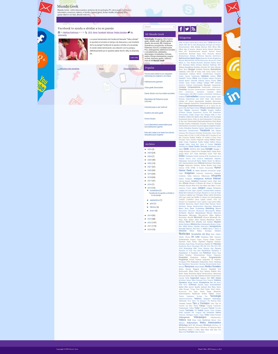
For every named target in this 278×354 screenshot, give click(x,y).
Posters (209, 255)
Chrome (218, 78)
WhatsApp (183, 325)
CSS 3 (195, 94)
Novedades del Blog (200, 234)
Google (209, 149)
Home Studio (150, 119)
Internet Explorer (184, 181)
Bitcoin (218, 67)
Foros (188, 140)
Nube (212, 234)
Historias (208, 163)
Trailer (197, 308)
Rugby (186, 274)
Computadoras (194, 87)
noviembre (154, 190)
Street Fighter (205, 289)
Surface (204, 294)
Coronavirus (189, 92)
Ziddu (196, 332)
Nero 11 (199, 229)
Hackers (218, 159)
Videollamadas (216, 317)
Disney (189, 112)
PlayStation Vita (196, 253)
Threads (182, 303)
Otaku (212, 239)
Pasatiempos (199, 244)
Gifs (198, 149)
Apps (198, 58)
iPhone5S (182, 186)
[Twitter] (187, 32)
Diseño (204, 110)
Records (181, 267)
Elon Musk (217, 121)
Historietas (216, 163)
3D (189, 45)
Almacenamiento (194, 51)
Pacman (182, 242)
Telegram (207, 299)
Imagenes (190, 173)
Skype (190, 282)
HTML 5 (194, 168)
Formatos (182, 140)
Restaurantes (183, 271)
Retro (196, 271)
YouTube (190, 332)
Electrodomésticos (204, 121)
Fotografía (200, 140)
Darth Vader (204, 99)
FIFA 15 (193, 135)
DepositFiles (195, 103)
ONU (211, 237)
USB (204, 313)
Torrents (181, 306)
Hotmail (181, 168)
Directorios (195, 110)
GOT (191, 154)
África (215, 47)
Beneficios (189, 67)
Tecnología (215, 296)
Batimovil (206, 65)
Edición (189, 119)
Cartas (181, 76)
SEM (208, 278)
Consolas (183, 89)
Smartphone (204, 282)
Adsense (204, 47)
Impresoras (209, 173)
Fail (213, 131)
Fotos (212, 140)
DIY (210, 112)
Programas (183, 259)
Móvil (188, 222)
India (189, 176)
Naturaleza (205, 226)
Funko (200, 142)
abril (151, 203)
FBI (187, 133)
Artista (197, 60)
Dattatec (181, 101)
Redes (202, 267)
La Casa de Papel (214, 193)
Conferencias (216, 87)
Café (188, 72)
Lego (184, 197)
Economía (183, 119)
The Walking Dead (214, 301)
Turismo (218, 308)
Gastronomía (211, 146)
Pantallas (182, 244)
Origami (193, 239)
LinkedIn (182, 199)
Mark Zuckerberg (197, 208)
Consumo (191, 90)
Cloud (187, 83)
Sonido (200, 285)
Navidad (182, 229)
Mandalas (182, 206)
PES (201, 246)
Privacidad (183, 257)
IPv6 (197, 186)
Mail (207, 204)
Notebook (218, 231)
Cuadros (201, 94)
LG (200, 197)
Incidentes (182, 176)
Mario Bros (184, 208)
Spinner (191, 287)
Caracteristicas (208, 74)
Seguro (203, 278)
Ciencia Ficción (210, 81)
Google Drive (195, 151)
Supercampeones (184, 294)
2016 (150, 184)
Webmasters (192, 323)
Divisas (205, 112)
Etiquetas (195, 128)
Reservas (204, 269)
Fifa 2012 (206, 135)
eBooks (207, 117)
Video (206, 315)
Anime (218, 54)
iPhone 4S (201, 183)
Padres (194, 242)
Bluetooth (199, 69)
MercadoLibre (203, 215)
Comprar (182, 87)
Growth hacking (198, 156)
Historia (201, 163)
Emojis (181, 124)
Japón (194, 188)
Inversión (203, 181)
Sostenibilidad (215, 285)
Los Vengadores (190, 202)
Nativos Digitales (194, 226)
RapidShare (186, 264)
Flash (214, 138)
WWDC (190, 330)
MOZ (193, 222)
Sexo (193, 280)
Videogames (184, 317)
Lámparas (182, 195)
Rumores (192, 274)
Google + (217, 149)
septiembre (154, 200)
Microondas (183, 217)
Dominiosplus (183, 115)
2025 (150, 153)
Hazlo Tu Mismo (214, 161)
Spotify (197, 287)
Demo (181, 103)
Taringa (199, 296)
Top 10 (218, 303)
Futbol (206, 142)
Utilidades (210, 313)
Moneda (203, 220)
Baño (193, 65)
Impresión (199, 173)
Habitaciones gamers (153, 82)
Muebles (210, 222)
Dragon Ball (199, 115)
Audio (193, 63)
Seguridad (194, 278)
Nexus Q (218, 229)
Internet (217, 178)
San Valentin (200, 276)
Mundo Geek (67, 6)
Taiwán (181, 296)
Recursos (189, 266)
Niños (192, 231)
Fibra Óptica (216, 133)
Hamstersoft (192, 161)
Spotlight (204, 287)
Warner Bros (216, 320)
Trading (209, 306)
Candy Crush (216, 72)
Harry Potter (202, 161)
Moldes (191, 220)
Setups (188, 280)
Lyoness (214, 202)
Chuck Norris (184, 81)
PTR (188, 262)
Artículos (192, 60)
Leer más (134, 57)
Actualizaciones (184, 47)
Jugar (194, 191)
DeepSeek (208, 101)
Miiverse (206, 217)
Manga (189, 206)
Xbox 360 (209, 330)
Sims (205, 280)
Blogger (191, 69)
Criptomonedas (184, 94)
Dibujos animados (207, 108)
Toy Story (189, 306)
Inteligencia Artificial (203, 179)
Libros (204, 197)
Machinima (190, 204)
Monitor (218, 220)
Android (192, 54)
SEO (212, 278)
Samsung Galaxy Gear (186, 276)
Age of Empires (189, 49)
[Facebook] (181, 32)
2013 (150, 219)
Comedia (218, 83)
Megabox (191, 213)
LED (180, 197)
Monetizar (211, 220)
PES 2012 (207, 246)
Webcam (182, 323)
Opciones (217, 237)
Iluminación (212, 171)
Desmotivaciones (195, 106)
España (212, 126)
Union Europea (215, 310)
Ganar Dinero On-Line (198, 146)
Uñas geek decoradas (154, 87)
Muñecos (187, 224)
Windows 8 (183, 327)
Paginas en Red (216, 349)
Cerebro (212, 76)
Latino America (215, 195)
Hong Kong (217, 165)
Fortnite (193, 140)
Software (192, 285)
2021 (150, 167)
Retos (191, 271)
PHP (195, 248)
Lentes (188, 197)
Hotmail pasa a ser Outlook (156, 107)
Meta (211, 215)
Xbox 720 (217, 330)
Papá (188, 244)
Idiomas (204, 171)
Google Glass (206, 151)
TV (196, 310)
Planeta (218, 248)
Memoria (217, 213)
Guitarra (200, 159)
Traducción (217, 306)
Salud (199, 274)
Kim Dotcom (189, 193)
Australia (199, 63)
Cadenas (182, 72)
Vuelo (199, 320)
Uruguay (198, 313)
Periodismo (182, 246)
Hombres (197, 165)
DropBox (182, 117)
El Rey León (183, 121)
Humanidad (209, 168)
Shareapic (199, 280)
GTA (206, 156)
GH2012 (193, 149)
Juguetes (199, 191)
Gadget (181, 144)
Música (194, 224)
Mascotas (191, 211)
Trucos (211, 308)
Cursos (202, 97)
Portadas (188, 255)
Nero (194, 229)
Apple (192, 58)
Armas (181, 60)
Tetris (194, 301)
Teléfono (198, 299)
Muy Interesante (203, 224)
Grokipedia (189, 156)
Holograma (189, 165)
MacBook (182, 204)
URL (193, 313)
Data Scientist (216, 99)
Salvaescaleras (207, 274)
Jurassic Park (208, 190)
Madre (196, 204)
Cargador (217, 74)
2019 (150, 174)
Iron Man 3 (212, 186)
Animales (211, 54)
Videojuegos (200, 317)
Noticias (110, 32)
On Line (195, 237)
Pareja (192, 244)
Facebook (102, 32)
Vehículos (182, 315)
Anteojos (193, 56)
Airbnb (205, 49)
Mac (219, 202)
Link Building (216, 197)
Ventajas (189, 315)
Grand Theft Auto (214, 154)
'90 (184, 42)
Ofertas (181, 237)
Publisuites (204, 262)
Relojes (181, 269)
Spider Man (183, 287)
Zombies (202, 332)
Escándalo (192, 126)
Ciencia (201, 81)
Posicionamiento (199, 255)
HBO (180, 163)
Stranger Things (189, 289)
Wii (194, 325)
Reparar (196, 269)
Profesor (203, 257)
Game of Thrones (206, 144)
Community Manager (202, 85)
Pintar (200, 248)
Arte (186, 60)
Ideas (197, 171)
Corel (180, 92)
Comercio (182, 85)
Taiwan (218, 294)
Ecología (217, 117)
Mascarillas (183, 211)
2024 (150, 156)
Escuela (199, 126)
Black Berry (183, 69)
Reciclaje (202, 264)
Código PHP (209, 83)
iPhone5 (217, 183)
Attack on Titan (184, 63)
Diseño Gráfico (214, 110)
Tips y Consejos (201, 303)
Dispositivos (197, 112)
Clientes (181, 83)
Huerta (201, 168)
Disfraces (182, 112)
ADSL (210, 47)
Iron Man (203, 186)
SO (215, 282)
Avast (219, 63)
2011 (150, 226)
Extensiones (183, 131)
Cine (219, 80)
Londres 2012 (212, 199)
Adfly (192, 47)
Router (181, 274)
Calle (203, 72)
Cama (208, 72)
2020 (150, 170)
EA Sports (195, 117)
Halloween (183, 161)
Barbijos (199, 65)
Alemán (210, 49)
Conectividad (206, 87)
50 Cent (193, 45)
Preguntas (217, 255)
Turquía (181, 310)
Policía (214, 253)
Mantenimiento (198, 206)
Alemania (217, 49)
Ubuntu (206, 310)
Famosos (182, 133)
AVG (180, 65)
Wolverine (213, 327)
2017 (150, 181)
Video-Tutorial (215, 315)
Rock (219, 271)
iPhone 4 (192, 183)
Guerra (188, 159)
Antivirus (200, 56)
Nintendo (182, 231)
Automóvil (207, 63)
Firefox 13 (200, 137)
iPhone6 (188, 186)
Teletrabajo (216, 299)
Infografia (216, 175)
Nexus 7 (211, 229)
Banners (186, 65)
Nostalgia (208, 231)
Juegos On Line (185, 190)
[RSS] (193, 32)
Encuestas (210, 124)
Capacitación (183, 74)
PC (212, 244)
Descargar (183, 106)
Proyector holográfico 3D (204, 260)
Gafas (188, 144)
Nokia (199, 231)
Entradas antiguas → (132, 69)
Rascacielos (195, 264)
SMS (211, 283)
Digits (181, 110)
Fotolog (206, 140)
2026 (150, 149)
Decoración (199, 101)
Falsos (218, 131)
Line (208, 197)
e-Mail (188, 117)
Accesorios (201, 45)
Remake (188, 269)
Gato (219, 146)
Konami (205, 193)
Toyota (195, 306)
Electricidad (192, 121)
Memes (209, 213)
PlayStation (206, 251)
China (194, 78)
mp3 (204, 222)
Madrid (202, 204)
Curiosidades (192, 96)
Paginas (210, 242)
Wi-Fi (190, 325)
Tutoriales (189, 310)
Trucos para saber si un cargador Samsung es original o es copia (158, 75)
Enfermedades (184, 126)
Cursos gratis (210, 97)
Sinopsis (210, 280)
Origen (199, 239)
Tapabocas (190, 296)
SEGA (187, 278)
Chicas (189, 78)
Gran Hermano (200, 154)
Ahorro (199, 49)
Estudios (187, 128)
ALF (185, 51)
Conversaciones (200, 90)
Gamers (217, 144)
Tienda (188, 303)
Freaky (186, 142)
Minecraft (213, 217)
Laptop (189, 195)
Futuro (218, 142)
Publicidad (195, 262)
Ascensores (204, 60)
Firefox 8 (208, 138)
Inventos (195, 181)
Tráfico (191, 308)
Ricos (201, 271)
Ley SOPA (195, 197)
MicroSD (190, 217)
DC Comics (189, 101)
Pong (219, 253)
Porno (181, 255)
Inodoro (181, 179)
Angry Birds (201, 54)
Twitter (200, 310)
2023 (150, 160)
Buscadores (216, 69)
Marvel (218, 208)
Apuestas (204, 58)
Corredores (200, 92)
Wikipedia (199, 325)
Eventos (201, 128)
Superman (196, 294)
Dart (197, 99)
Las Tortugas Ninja (200, 195)
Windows (207, 325)
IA (193, 171)
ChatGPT (182, 78)
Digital (218, 108)
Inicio (101, 69)
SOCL (185, 285)
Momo (197, 220)
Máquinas (217, 206)
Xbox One (182, 332)
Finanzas (185, 138)
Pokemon (207, 253)
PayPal (207, 244)
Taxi (206, 296)
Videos (182, 320)
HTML (187, 168)
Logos (203, 199)
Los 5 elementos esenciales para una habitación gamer (158, 125)
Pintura (206, 248)
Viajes (201, 315)
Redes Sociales (120, 32)
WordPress (183, 330)
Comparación (216, 85)
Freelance (193, 142)
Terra (189, 301)
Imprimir (217, 173)
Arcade (210, 58)
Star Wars (212, 287)
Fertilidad (199, 133)
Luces (199, 202)
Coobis (218, 90)
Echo (211, 117)
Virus (194, 320)
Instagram (188, 179)
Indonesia (196, 176)
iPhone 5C (210, 183)
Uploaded (187, 313)
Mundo (181, 224)
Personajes (196, 246)
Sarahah (208, 276)
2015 (90, 32)
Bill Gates (211, 67)
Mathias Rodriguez (70, 32)
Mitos (186, 220)
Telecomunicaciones (185, 299)
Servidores (182, 280)
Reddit (197, 267)
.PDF (180, 42)
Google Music (184, 154)
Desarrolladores (206, 103)
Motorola (182, 222)
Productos (194, 257)
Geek (186, 149)
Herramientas (188, 163)
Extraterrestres (193, 131)
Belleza (181, 67)
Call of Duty (196, 72)
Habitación (209, 159)
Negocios (189, 229)
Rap (180, 264)
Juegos (201, 188)
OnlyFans (204, 237)
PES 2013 (214, 246)
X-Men (197, 330)
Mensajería (183, 215)
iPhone (185, 183)
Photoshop (188, 248)
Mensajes (193, 215)
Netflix (205, 229)
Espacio (205, 126)
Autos (213, 63)
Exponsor (218, 128)
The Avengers (201, 301)
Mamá (218, 204)
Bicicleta (204, 67)
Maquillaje (208, 206)
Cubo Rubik (208, 94)
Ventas (196, 315)
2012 (150, 222)
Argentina (217, 58)
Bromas (206, 69)
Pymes (211, 262)
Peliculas (217, 244)
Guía (193, 159)
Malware (213, 204)
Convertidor (210, 90)
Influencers (205, 176)
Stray (198, 289)
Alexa (181, 51)
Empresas (195, 124)
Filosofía (213, 135)
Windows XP (205, 327)
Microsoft (198, 217)
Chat (219, 76)
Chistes (205, 78)
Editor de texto (198, 119)
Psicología (182, 262)
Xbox (202, 330)
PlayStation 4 (184, 253)
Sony (207, 285)
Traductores (183, 308)
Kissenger (197, 193)
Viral (189, 320)
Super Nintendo (214, 291)
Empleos (188, 124)
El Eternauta (216, 119)
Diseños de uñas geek (154, 113)
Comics (189, 85)
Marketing (210, 208)
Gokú (203, 149)
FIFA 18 (199, 135)
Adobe (197, 47)
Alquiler (204, 51)
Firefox (192, 137)
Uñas (181, 313)
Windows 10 (216, 325)
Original (206, 239)
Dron (219, 115)
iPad (215, 181)
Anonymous (184, 56)
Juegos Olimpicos (213, 188)
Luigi (209, 202)
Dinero (187, 110)
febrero (153, 207)
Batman (213, 65)
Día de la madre (209, 106)
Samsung (217, 274)
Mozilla (199, 222)
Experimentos (209, 128)
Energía (218, 124)
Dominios (217, 112)
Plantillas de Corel (185, 251)
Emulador (203, 124)
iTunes (188, 188)
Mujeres (217, 222)
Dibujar (197, 108)
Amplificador (183, 54)
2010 (150, 229)
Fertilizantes (207, 133)
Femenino (192, 133)
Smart (195, 282)
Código (199, 83)
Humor (217, 167)
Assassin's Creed (215, 60)
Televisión (182, 301)
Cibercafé (194, 81)
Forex (219, 138)
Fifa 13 (187, 135)
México (218, 215)
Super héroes (199, 291)
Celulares (205, 76)
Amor (95, 32)
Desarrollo (217, 103)
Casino (187, 76)
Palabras (218, 242)
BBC (219, 65)
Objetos (218, 234)
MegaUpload (200, 213)
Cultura (182, 97)
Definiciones (217, 101)
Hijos (195, 163)
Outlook (218, 239)
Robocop (207, 271)
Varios (218, 312)
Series (218, 278)
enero (152, 211)
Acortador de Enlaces (213, 45)
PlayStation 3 (216, 251)
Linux (197, 199)
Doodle (191, 115)
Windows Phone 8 (194, 327)
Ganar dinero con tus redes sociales (160, 93)
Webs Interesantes (210, 322)
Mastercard (200, 211)
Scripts (213, 276)
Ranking (217, 262)
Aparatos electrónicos (213, 56)
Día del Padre (189, 108)
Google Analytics (184, 151)
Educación (207, 119)
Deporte (187, 103)
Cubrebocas (217, 94)
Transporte (204, 308)
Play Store (197, 251)
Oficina (187, 237)
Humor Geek (185, 170)
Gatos (181, 149)
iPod (193, 186)
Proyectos (217, 260)
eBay (201, 117)
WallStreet (206, 320)
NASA (185, 226)
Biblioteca (197, 67)
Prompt (191, 260)
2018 (150, 177)
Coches (193, 83)
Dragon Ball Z (211, 115)
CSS (191, 94)
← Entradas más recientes (68, 69)
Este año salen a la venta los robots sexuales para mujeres (159, 133)
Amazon (212, 51)
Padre (189, 242)
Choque (211, 78)
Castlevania (195, 76)
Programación (215, 257)
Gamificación (183, 146)
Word (219, 327)
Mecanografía (210, 211)
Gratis (182, 156)
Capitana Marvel (195, 74)
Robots (214, 271)
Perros (189, 246)
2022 (150, 163)
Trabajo (202, 306)
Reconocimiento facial (213, 264)
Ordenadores (184, 239)
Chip (199, 78)
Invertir (209, 181)
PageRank (202, 242)
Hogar (181, 165)
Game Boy (195, 144)
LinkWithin (190, 199)
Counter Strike (214, 92)
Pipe (212, 248)
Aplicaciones (184, 58)
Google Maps (216, 151)
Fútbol (212, 142)
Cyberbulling (190, 99)
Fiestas (181, 135)
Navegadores (215, 226)
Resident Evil (215, 269)
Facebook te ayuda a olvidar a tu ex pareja (86, 28)
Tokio (212, 303)
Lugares (204, 202)
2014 (150, 215)
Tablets (211, 294)
